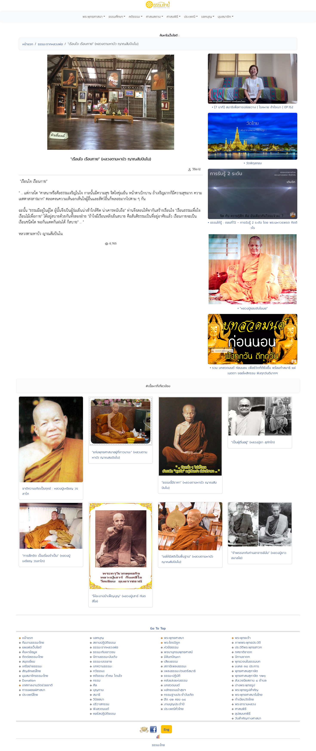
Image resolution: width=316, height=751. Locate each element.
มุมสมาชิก (224, 16)
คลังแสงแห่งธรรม (175, 680)
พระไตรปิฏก (172, 642)
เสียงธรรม (171, 661)
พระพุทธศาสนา (93, 16)
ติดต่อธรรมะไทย (32, 656)
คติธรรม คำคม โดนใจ (107, 675)
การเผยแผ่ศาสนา (33, 690)
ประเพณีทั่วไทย (174, 708)
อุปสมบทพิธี (242, 713)
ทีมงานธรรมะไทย (33, 642)
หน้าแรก (27, 44)
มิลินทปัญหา (172, 656)
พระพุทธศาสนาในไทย (248, 694)
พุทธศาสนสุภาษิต (246, 671)
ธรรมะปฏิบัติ (172, 675)
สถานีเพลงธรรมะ (175, 666)
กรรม (96, 680)
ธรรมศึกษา (116, 16)
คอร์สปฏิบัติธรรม (104, 713)
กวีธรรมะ (99, 671)
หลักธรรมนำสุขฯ (175, 690)
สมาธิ (96, 694)
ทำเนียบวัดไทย (244, 699)
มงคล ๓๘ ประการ (247, 666)
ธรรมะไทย (158, 745)
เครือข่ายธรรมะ (32, 666)
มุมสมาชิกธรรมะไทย (35, 675)
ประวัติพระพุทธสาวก (248, 647)
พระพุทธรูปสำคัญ (246, 690)
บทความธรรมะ (102, 666)
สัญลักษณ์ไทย (31, 671)
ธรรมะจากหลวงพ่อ (50, 44)
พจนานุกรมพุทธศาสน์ (178, 652)
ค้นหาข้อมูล (29, 652)
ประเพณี (189, 16)
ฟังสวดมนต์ (101, 708)
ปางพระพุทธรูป (245, 685)
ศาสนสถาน (153, 16)
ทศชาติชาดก (243, 652)
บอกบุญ (206, 16)
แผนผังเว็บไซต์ (31, 647)
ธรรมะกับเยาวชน (104, 652)
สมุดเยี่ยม (28, 661)
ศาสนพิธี (172, 16)
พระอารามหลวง (245, 704)
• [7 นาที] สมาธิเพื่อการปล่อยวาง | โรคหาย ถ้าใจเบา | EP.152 (252, 107)
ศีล (95, 685)
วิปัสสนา (98, 699)
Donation (29, 680)
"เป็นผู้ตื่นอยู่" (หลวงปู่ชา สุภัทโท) (253, 442)
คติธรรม (134, 16)
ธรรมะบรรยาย (102, 661)
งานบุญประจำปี (174, 704)
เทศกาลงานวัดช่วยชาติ (37, 685)
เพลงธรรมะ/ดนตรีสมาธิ (180, 671)
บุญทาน (98, 690)
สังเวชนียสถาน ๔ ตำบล (251, 680)
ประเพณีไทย (30, 694)
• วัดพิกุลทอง (253, 163)
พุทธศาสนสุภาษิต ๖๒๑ (250, 675)
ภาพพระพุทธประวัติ (248, 642)
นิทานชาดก (242, 656)
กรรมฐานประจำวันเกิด (179, 694)
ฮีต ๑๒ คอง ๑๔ (175, 699)
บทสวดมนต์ (172, 685)
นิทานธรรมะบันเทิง (105, 656)
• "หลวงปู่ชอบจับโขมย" (253, 308)
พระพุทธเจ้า (243, 637)
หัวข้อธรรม (171, 647)
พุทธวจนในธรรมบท (247, 661)
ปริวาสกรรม (101, 704)
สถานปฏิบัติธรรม (104, 642)
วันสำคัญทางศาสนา (248, 718)
